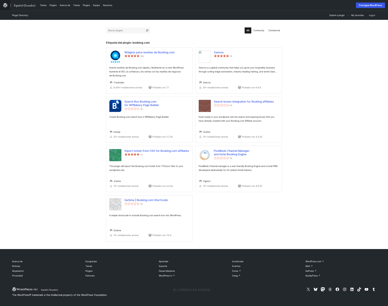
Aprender (163, 261)
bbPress (311, 271)
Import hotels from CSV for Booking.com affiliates (156, 150)
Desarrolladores (167, 271)
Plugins (89, 271)
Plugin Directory (20, 15)
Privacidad (17, 275)
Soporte (163, 266)
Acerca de (17, 261)
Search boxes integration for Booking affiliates (244, 101)
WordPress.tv (167, 275)
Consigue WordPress (370, 5)
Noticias (16, 266)
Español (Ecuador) (49, 290)
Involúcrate (237, 261)
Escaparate (91, 261)
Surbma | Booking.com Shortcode (146, 200)
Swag (236, 275)
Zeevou (219, 52)
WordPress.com (315, 261)
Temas (88, 266)
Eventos (236, 266)
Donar (236, 271)
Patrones (90, 275)
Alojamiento (18, 271)
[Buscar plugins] (147, 30)
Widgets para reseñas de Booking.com (149, 52)
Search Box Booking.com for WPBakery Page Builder (141, 103)
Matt (309, 266)
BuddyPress (313, 275)
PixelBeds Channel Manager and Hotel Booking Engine (231, 152)
